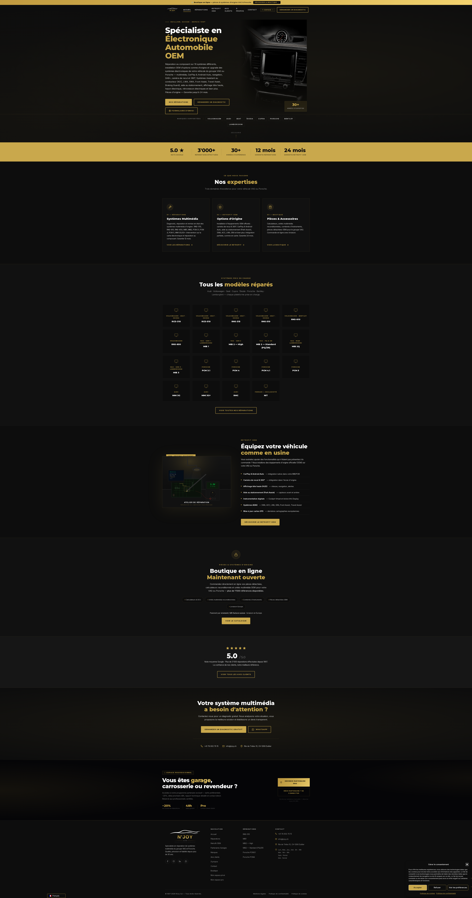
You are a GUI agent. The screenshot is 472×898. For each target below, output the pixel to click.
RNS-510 (246, 834)
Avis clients (228, 10)
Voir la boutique (276, 245)
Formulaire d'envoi (183, 111)
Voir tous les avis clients (236, 674)
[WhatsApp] (186, 861)
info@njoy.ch (231, 746)
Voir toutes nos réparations (236, 410)
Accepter (418, 887)
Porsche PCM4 (249, 857)
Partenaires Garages (219, 848)
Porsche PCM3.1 (249, 852)
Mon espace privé (218, 875)
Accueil (187, 10)
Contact (252, 10)
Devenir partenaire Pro (295, 782)
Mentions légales (259, 894)
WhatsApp (261, 729)
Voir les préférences (458, 887)
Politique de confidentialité (446, 893)
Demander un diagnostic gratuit (224, 729)
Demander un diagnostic (293, 10)
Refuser (437, 887)
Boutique (214, 871)
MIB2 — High (248, 843)
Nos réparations (178, 102)
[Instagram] (173, 861)
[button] (467, 864)
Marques (214, 852)
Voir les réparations (178, 245)
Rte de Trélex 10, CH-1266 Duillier (291, 844)
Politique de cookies (427, 893)
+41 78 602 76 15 (211, 746)
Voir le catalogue (236, 621)
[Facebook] (167, 861)
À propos (240, 10)
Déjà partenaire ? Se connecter (294, 792)
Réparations (201, 10)
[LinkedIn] (179, 861)
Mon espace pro (217, 880)
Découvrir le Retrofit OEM (260, 522)
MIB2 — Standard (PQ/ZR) (253, 848)
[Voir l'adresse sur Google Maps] (276, 844)
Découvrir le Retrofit (229, 245)
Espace (267, 10)
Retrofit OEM (216, 10)
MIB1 (244, 839)
